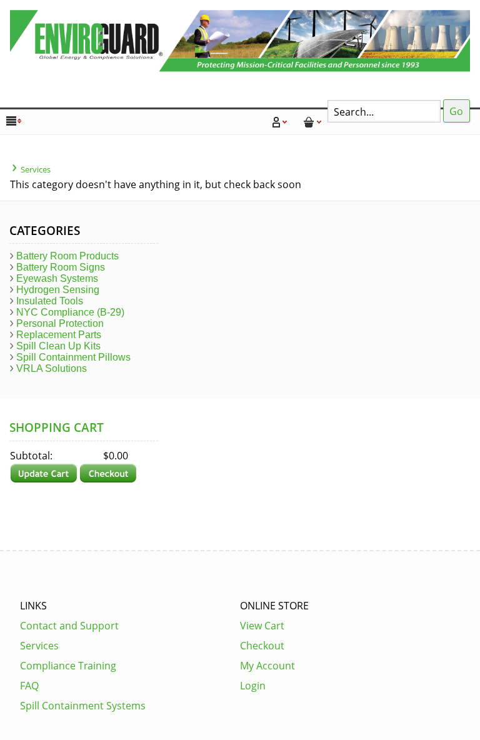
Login (253, 685)
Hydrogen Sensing (57, 289)
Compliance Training (68, 665)
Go (456, 111)
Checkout (262, 645)
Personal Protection (60, 323)
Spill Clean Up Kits (58, 346)
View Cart (262, 625)
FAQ (29, 685)
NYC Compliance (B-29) (70, 312)
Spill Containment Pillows (73, 357)
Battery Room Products (67, 256)
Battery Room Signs (60, 267)
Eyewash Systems (57, 278)
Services (36, 169)
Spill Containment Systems (83, 705)
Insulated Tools (49, 301)
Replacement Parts (58, 334)
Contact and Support (69, 625)
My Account (267, 665)
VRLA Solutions (51, 368)
